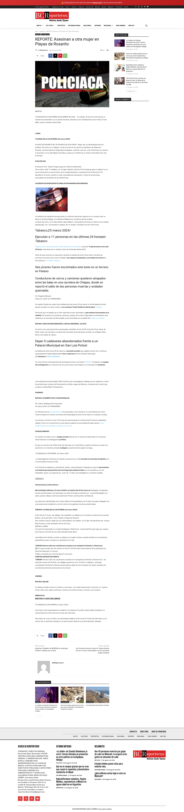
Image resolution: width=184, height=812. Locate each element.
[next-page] (40, 716)
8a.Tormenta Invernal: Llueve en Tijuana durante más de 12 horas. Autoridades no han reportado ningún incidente (92, 650)
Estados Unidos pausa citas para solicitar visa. (109, 765)
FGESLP (88, 362)
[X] (142, 7)
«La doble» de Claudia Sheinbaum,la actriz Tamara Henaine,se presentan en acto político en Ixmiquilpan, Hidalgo (72, 755)
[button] (146, 25)
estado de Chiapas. (98, 318)
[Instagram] (139, 7)
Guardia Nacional (55, 412)
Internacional (64, 702)
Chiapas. (99, 307)
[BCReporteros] (36, 50)
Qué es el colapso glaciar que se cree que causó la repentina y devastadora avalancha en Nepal (72, 707)
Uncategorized (45, 34)
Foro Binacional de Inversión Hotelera (97, 705)
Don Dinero (90, 702)
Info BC (97, 760)
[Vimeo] (144, 7)
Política (38, 702)
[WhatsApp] (65, 56)
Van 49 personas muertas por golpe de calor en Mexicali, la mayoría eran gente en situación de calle (111, 754)
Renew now (97, 3)
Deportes (59, 788)
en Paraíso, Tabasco (52, 261)
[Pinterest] (60, 56)
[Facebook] (136, 7)
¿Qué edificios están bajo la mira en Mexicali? (110, 774)
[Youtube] (147, 7)
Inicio (36, 31)
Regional (42, 31)
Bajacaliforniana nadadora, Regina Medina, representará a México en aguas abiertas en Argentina (71, 781)
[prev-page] (36, 716)
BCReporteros (44, 50)
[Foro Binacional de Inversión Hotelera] (97, 695)
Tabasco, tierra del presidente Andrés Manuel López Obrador (58, 247)
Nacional (98, 779)
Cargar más (130, 91)
